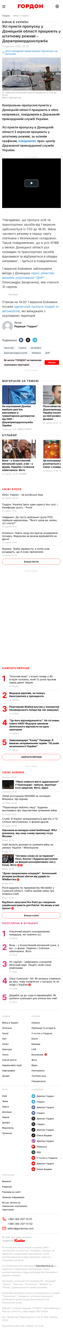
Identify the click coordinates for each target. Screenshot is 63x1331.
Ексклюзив (37, 1054)
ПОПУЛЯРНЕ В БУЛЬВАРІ (20, 923)
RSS (39, 1152)
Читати (52, 362)
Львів (5, 1101)
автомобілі (36, 348)
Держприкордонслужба (15, 353)
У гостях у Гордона (41, 1033)
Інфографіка (8, 1070)
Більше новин (31, 915)
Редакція (7, 1186)
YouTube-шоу (38, 1076)
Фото (34, 1060)
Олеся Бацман (44, 1135)
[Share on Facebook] (21, 340)
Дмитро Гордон (45, 1096)
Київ (4, 1096)
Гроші (5, 1033)
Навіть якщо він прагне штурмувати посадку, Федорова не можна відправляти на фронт (30, 536)
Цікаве (5, 1076)
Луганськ (7, 1133)
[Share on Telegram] (35, 340)
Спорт (5, 1044)
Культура (7, 1049)
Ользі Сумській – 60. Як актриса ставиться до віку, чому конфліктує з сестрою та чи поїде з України (35, 981)
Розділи (35, 1016)
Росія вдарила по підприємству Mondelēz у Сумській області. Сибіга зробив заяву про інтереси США (28, 890)
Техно (5, 1054)
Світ (4, 1038)
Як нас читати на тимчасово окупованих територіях (14, 1206)
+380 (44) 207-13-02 (20, 1223)
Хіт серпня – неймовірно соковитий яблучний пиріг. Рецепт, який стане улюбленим (30, 964)
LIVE (33, 1049)
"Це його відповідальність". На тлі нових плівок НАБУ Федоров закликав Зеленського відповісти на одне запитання (34, 725)
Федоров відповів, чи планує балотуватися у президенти (27, 695)
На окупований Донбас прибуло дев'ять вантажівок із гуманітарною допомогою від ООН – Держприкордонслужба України (18, 416)
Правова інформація (13, 1197)
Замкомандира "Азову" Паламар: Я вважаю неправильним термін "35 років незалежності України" (34, 743)
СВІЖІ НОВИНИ (13, 772)
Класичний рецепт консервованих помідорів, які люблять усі (29, 933)
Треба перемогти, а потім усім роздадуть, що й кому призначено (25, 550)
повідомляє (27, 141)
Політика (7, 1028)
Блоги (34, 1038)
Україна (22, 348)
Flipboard (42, 1146)
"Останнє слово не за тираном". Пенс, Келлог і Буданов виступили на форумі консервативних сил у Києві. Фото (30, 860)
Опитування (37, 1070)
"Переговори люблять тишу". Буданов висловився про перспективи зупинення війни (30, 809)
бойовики (36, 353)
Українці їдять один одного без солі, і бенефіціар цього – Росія (30, 506)
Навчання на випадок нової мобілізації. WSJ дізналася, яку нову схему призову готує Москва (29, 833)
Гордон (6, 15)
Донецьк (7, 1112)
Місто (5, 1089)
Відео (34, 1065)
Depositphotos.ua (44, 1265)
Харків (5, 1117)
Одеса (5, 1106)
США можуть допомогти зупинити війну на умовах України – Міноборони (27, 846)
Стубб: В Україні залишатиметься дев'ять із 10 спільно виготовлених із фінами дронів (30, 820)
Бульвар (9, 435)
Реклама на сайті (11, 1192)
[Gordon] (30, 6)
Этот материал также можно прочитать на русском (31, 52)
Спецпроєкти (38, 1081)
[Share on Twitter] (28, 340)
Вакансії (6, 1181)
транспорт (9, 348)
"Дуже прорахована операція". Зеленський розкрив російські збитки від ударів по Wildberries (29, 876)
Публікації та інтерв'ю (43, 1028)
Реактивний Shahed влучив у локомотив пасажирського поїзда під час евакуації (34, 708)
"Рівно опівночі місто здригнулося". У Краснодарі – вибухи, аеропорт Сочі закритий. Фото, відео (37, 784)
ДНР (47, 353)
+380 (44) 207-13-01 (19, 1219)
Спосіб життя (9, 1060)
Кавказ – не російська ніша (23, 494)
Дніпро (6, 1122)
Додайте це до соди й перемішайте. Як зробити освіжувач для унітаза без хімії (33, 997)
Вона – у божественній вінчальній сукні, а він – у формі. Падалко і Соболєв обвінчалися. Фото (18, 465)
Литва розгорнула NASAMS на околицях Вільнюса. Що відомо (26, 797)
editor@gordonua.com (20, 1228)
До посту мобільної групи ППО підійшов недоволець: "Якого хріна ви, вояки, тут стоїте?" (29, 520)
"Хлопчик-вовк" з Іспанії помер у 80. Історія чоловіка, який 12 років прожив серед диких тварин (32, 679)
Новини (6, 1016)
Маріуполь (8, 1128)
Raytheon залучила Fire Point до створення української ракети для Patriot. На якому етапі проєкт (30, 905)
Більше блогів (31, 561)
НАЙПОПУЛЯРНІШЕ (16, 668)
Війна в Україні (20, 15)
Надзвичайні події (12, 1065)
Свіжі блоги (12, 489)
